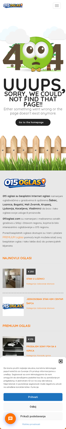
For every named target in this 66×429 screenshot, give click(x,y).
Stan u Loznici (35, 278)
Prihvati (33, 397)
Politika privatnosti (31, 424)
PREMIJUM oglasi (13, 237)
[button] (60, 361)
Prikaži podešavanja (33, 416)
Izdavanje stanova (45, 283)
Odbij (33, 406)
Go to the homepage (31, 122)
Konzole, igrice (44, 355)
